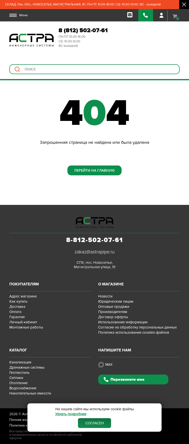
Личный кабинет (23, 322)
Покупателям (24, 284)
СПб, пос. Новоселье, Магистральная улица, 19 (94, 264)
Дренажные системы (27, 367)
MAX (108, 364)
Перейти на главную (94, 170)
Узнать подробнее (70, 414)
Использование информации (122, 322)
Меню (23, 15)
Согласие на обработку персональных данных (137, 327)
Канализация (20, 362)
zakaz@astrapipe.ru (95, 252)
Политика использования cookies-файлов (133, 332)
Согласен (94, 423)
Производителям (112, 312)
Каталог (18, 350)
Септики (16, 378)
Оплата (15, 312)
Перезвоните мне (127, 379)
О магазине (111, 284)
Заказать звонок (145, 15)
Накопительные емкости (30, 393)
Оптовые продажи (113, 306)
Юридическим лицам (115, 301)
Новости (105, 296)
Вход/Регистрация (161, 15)
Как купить (18, 301)
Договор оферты (113, 317)
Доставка (17, 306)
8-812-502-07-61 (94, 240)
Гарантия (17, 317)
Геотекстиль (19, 372)
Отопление (18, 383)
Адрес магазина (23, 296)
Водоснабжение (22, 388)
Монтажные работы (26, 327)
